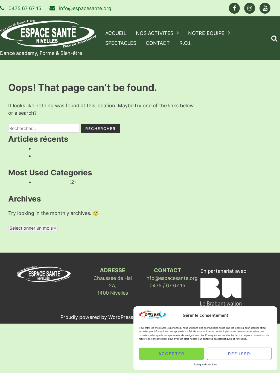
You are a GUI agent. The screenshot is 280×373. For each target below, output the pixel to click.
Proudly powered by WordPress (97, 317)
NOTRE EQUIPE (206, 33)
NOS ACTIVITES (154, 33)
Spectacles (120, 43)
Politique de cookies (205, 364)
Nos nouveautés (52, 148)
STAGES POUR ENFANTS (62, 156)
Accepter (171, 353)
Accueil (115, 33)
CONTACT (158, 43)
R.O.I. (185, 43)
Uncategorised (51, 182)
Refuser (239, 353)
